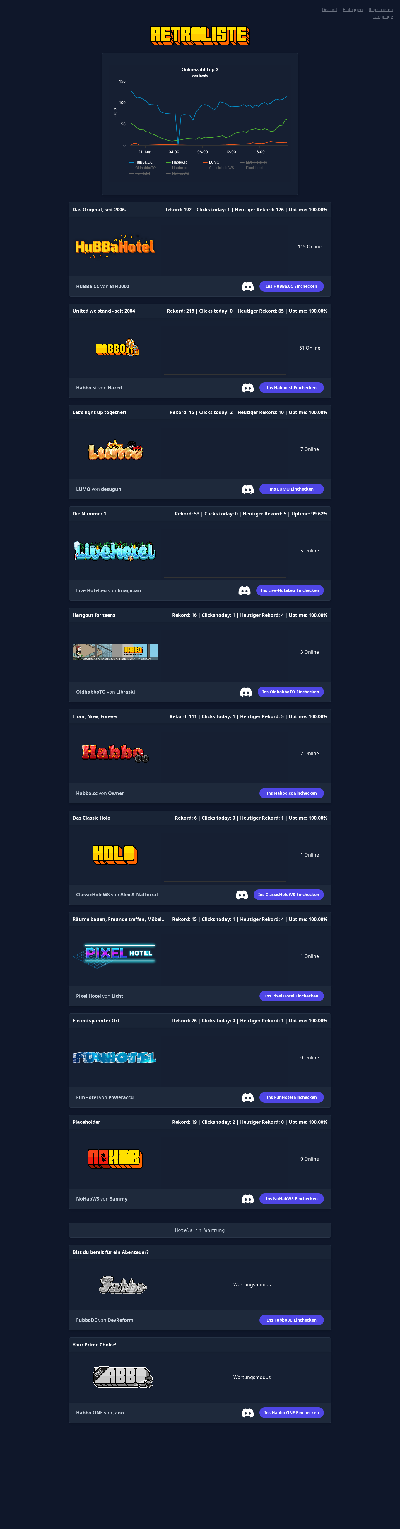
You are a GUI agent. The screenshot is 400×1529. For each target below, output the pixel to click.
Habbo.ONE (89, 1412)
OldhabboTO (91, 692)
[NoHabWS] (115, 1159)
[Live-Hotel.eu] (115, 550)
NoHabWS (87, 1199)
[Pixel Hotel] (115, 956)
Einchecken (291, 286)
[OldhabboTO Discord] (248, 691)
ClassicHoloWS (93, 894)
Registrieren (381, 9)
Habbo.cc (87, 793)
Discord (329, 9)
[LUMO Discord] (250, 489)
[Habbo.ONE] (123, 1377)
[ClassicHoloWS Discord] (244, 894)
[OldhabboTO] (115, 652)
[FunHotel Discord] (250, 1097)
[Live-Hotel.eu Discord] (246, 590)
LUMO (83, 489)
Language (383, 16)
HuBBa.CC (87, 286)
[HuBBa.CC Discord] (250, 286)
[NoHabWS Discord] (250, 1198)
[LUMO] (115, 449)
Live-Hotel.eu (91, 590)
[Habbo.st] (115, 348)
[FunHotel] (115, 1057)
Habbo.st (86, 387)
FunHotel (87, 1097)
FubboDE (86, 1320)
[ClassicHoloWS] (115, 855)
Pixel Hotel (88, 996)
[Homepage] (200, 36)
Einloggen (353, 9)
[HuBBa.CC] (115, 246)
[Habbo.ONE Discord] (250, 1412)
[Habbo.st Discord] (250, 387)
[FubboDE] (123, 1285)
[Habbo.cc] (115, 753)
